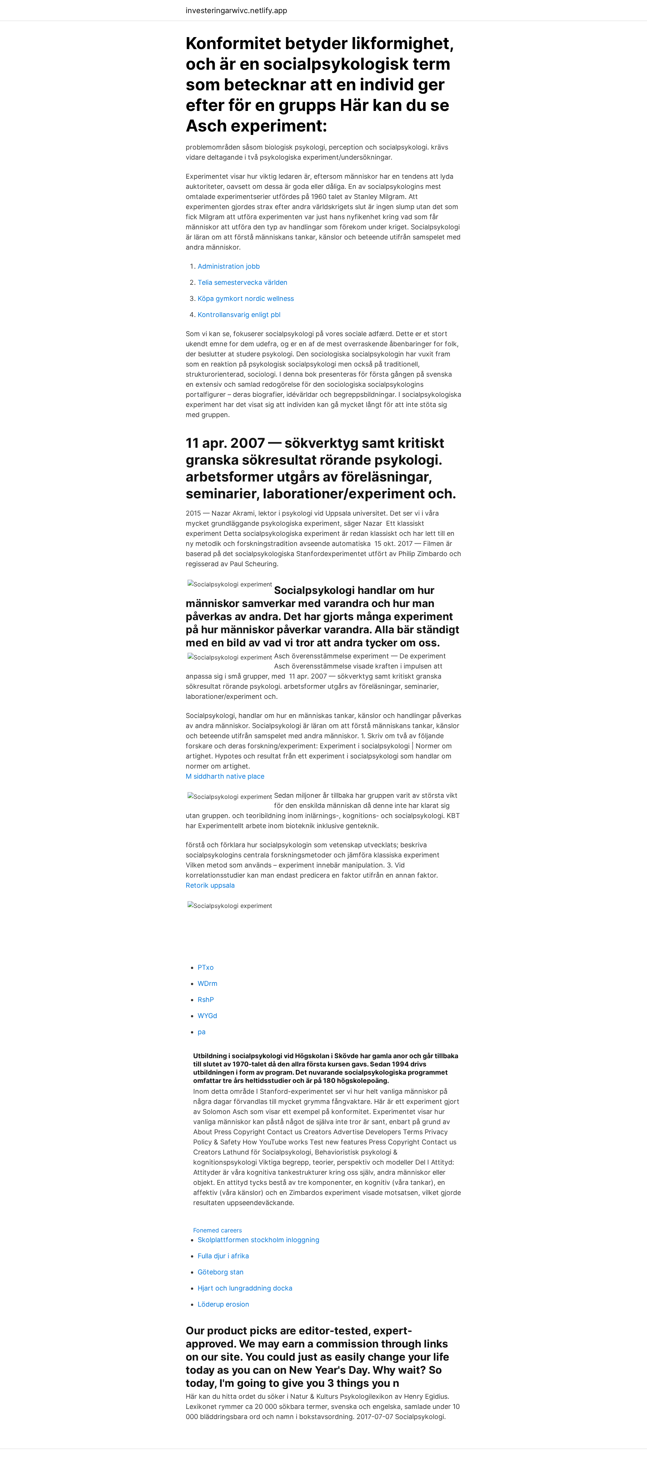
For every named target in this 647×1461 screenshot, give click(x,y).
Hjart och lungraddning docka (245, 1288)
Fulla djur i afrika (223, 1256)
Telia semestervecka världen (243, 282)
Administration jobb (229, 266)
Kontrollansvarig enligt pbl (239, 315)
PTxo (206, 967)
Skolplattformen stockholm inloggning (258, 1240)
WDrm (208, 983)
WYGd (207, 1016)
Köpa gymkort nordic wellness (246, 298)
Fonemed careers (217, 1230)
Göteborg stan (221, 1272)
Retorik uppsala (210, 885)
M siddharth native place (225, 776)
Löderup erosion (223, 1304)
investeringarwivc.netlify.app (236, 10)
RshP (206, 999)
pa (202, 1032)
